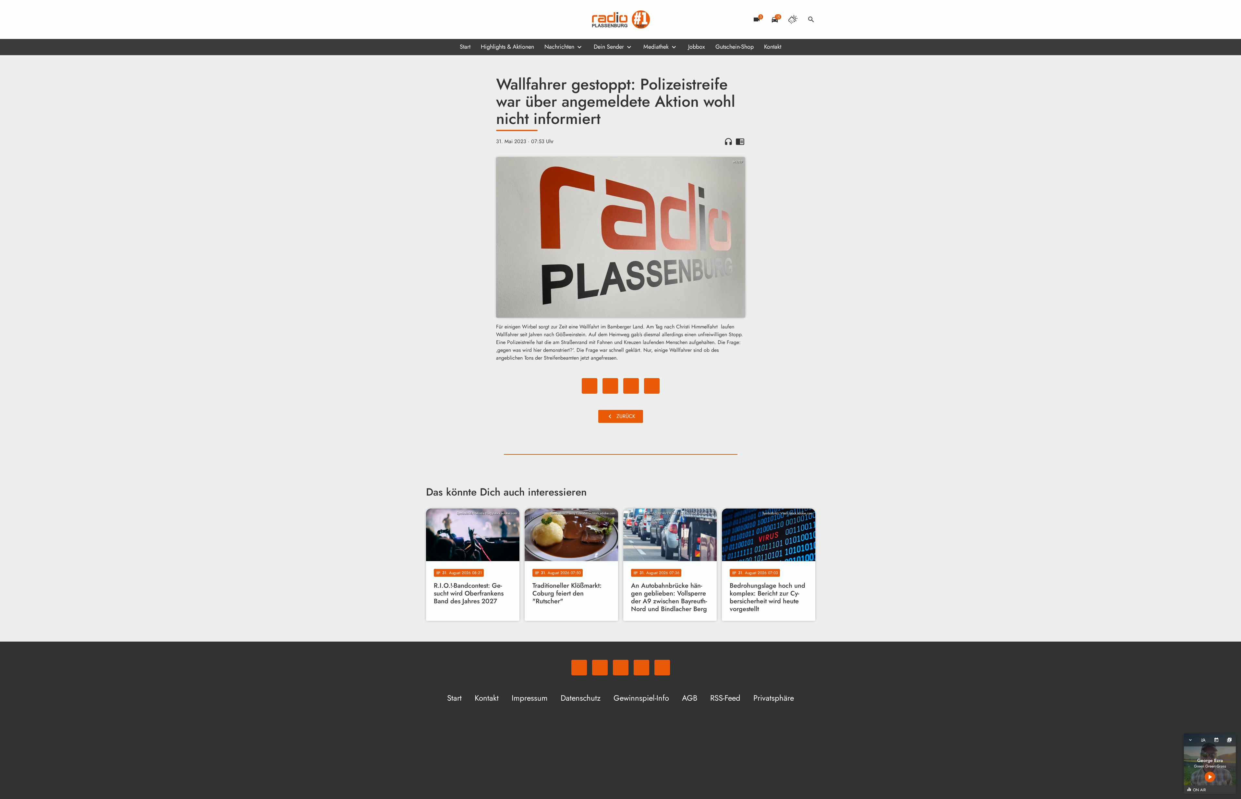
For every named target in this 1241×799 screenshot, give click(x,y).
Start (465, 47)
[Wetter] (793, 19)
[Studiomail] (471, 19)
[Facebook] (445, 19)
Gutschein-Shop (734, 47)
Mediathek (656, 47)
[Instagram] (458, 19)
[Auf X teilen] (610, 386)
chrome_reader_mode (740, 141)
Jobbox (696, 47)
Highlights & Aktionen (507, 47)
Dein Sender (609, 47)
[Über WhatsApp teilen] (631, 386)
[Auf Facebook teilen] (589, 386)
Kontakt (772, 47)
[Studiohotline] (484, 19)
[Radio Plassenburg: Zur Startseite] (620, 19)
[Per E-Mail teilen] (652, 386)
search (811, 19)
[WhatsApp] (432, 19)
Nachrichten (559, 47)
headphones (728, 141)
